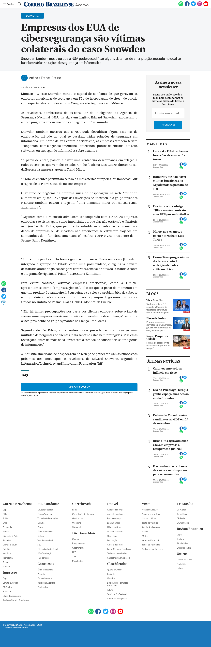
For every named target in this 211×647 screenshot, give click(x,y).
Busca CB (7, 591)
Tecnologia (8, 557)
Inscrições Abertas (46, 582)
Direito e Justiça (10, 582)
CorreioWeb (81, 504)
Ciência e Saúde (10, 544)
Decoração (112, 540)
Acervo (82, 4)
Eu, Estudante (48, 504)
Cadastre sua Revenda (152, 549)
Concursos (45, 564)
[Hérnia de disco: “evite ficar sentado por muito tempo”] (181, 341)
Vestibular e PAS (45, 540)
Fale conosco (43, 557)
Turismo (6, 562)
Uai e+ (180, 568)
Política (6, 518)
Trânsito (6, 566)
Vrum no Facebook (150, 540)
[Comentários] (3, 304)
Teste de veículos (150, 522)
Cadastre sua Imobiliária (118, 557)
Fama (74, 509)
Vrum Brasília (183, 522)
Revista (180, 539)
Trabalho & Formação (47, 518)
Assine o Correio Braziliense (16, 600)
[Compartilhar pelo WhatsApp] (181, 169)
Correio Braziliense (17, 504)
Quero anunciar (114, 569)
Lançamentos (113, 522)
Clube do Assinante (12, 596)
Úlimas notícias (114, 527)
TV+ (74, 556)
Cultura (41, 536)
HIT (74, 552)
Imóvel (112, 504)
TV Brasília (185, 504)
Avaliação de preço (151, 527)
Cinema (75, 539)
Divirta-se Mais (83, 533)
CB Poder (181, 518)
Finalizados (42, 587)
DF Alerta (181, 509)
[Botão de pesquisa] (18, 4)
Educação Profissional (47, 549)
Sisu (39, 544)
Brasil (5, 522)
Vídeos (145, 531)
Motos (145, 536)
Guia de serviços (115, 531)
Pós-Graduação (44, 553)
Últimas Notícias (45, 531)
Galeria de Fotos (115, 544)
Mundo (6, 531)
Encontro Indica (184, 547)
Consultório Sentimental (83, 514)
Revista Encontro (190, 529)
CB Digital (7, 587)
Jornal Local (182, 514)
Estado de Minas (184, 559)
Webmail (76, 527)
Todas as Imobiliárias (117, 553)
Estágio (41, 522)
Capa (5, 509)
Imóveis (111, 574)
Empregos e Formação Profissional (117, 584)
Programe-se (78, 543)
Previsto (41, 574)
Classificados (117, 564)
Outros (182, 554)
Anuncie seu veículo (151, 514)
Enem (40, 527)
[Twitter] (3, 298)
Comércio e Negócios (117, 598)
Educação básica (45, 509)
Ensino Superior (44, 514)
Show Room (112, 536)
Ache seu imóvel (114, 509)
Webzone (76, 522)
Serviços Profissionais (117, 594)
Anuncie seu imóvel (116, 514)
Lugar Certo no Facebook (119, 549)
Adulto (110, 590)
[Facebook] (187, 5)
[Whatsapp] (3, 285)
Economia (7, 527)
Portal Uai (181, 564)
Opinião (6, 549)
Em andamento (44, 578)
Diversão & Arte (10, 536)
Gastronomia (78, 518)
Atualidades (182, 543)
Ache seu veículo (150, 509)
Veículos (111, 578)
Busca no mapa (114, 518)
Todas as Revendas (151, 544)
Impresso (10, 572)
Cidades (6, 514)
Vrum (146, 504)
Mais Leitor (77, 561)
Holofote (7, 553)
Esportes (7, 540)
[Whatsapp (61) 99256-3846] (180, 5)
